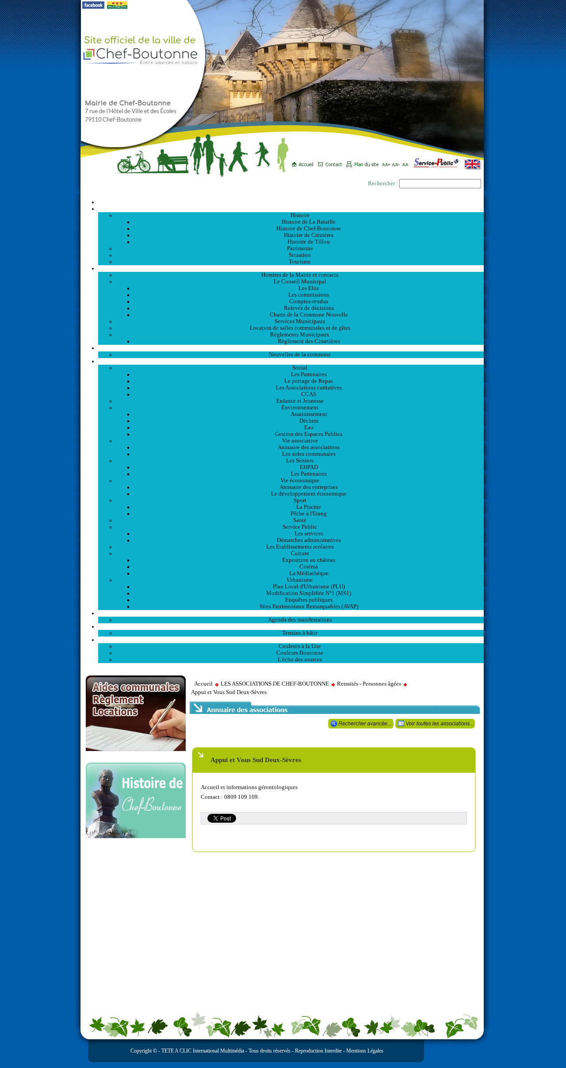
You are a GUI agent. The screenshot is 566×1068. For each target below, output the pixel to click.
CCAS (308, 394)
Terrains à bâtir (299, 633)
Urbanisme (300, 580)
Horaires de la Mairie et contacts (299, 275)
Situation (300, 255)
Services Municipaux (300, 321)
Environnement (299, 407)
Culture (300, 553)
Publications (291, 640)
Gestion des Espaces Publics (308, 434)
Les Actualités (291, 348)
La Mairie (291, 268)
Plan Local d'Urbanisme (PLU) (309, 587)
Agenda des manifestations (300, 620)
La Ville (291, 209)
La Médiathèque (309, 573)
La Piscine (308, 507)
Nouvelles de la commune (300, 354)
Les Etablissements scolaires (300, 547)
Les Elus (308, 288)
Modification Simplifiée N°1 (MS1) (308, 593)
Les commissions (308, 295)
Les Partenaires (309, 374)
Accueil (291, 202)
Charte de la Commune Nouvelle (309, 315)
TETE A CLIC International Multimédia (202, 1051)
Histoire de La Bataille (309, 222)
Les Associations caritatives (309, 388)
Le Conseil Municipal (300, 281)
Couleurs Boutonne (299, 653)
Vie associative (300, 441)
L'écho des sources (300, 659)
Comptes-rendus (308, 301)
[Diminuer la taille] (397, 161)
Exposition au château (309, 560)
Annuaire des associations (309, 447)
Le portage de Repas (308, 381)
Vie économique (299, 480)
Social (299, 368)
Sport (300, 500)
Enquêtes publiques (309, 600)
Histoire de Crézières (308, 235)
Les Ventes (291, 626)
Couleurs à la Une (300, 646)
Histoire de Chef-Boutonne (308, 228)
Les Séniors (300, 461)
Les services (308, 533)
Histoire (300, 215)
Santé (299, 520)
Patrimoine (300, 248)
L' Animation (290, 613)
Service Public (300, 527)
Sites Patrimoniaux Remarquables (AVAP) (309, 606)
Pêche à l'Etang (309, 514)
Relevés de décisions (309, 308)
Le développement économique (309, 494)
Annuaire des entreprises (308, 487)
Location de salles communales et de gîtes (300, 328)
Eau (309, 427)
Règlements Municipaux (299, 335)
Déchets (308, 421)
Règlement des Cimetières (309, 341)
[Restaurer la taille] (407, 161)
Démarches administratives (309, 540)
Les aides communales (309, 454)
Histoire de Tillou (308, 242)
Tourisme (300, 262)
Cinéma (308, 567)
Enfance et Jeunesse (300, 401)
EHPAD (309, 467)
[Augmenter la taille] (387, 161)
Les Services (291, 361)
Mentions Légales (364, 1051)
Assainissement (309, 414)
